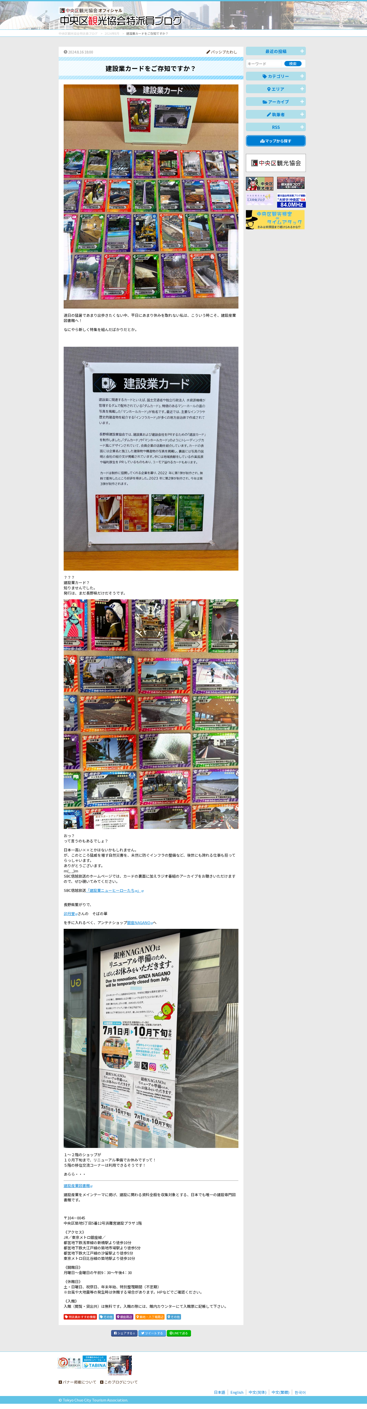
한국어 (300, 1392)
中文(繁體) (280, 1392)
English (236, 1392)
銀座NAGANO (138, 922)
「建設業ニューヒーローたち (110, 890)
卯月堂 (69, 913)
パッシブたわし (223, 51)
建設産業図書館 (77, 1185)
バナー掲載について (79, 1382)
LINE (180, 1333)
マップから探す (277, 140)
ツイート (153, 1333)
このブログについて (120, 1382)
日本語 (219, 1392)
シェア (126, 1333)
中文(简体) (257, 1392)
